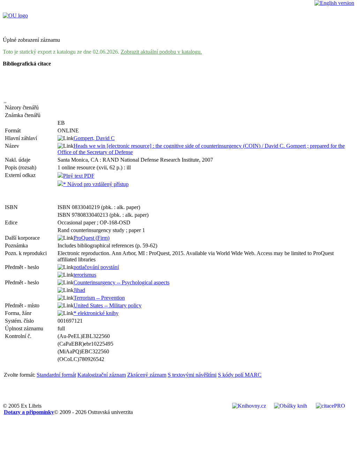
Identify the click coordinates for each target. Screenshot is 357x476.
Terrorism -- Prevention (99, 298)
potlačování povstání (96, 267)
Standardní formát (56, 375)
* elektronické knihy (96, 313)
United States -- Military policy (108, 305)
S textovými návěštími (192, 375)
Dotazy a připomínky (29, 412)
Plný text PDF (78, 176)
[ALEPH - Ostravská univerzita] (15, 15)
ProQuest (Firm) (91, 238)
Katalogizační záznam (101, 375)
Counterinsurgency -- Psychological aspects (121, 282)
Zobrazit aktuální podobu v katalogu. (161, 52)
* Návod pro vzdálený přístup (96, 184)
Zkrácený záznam (146, 375)
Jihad (79, 290)
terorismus (85, 275)
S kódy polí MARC (239, 375)
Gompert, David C (94, 138)
